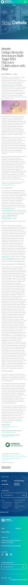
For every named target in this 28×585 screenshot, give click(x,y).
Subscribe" (23, 567)
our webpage (11, 183)
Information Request (19, 480)
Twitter (2, 554)
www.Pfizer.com (5, 256)
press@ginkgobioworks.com (8, 436)
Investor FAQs (4, 484)
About (2, 528)
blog (19, 210)
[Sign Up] (23, 495)
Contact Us (18, 528)
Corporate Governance (17, 484)
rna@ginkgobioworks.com (7, 185)
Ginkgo (9, 213)
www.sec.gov (19, 420)
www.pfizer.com (7, 422)
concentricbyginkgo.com (7, 210)
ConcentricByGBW (19, 213)
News (4, 500)
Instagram (11, 554)
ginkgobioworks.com (8, 208)
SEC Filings (4, 480)
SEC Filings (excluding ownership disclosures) (8, 503)
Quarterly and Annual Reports (19, 506)
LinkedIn (14, 218)
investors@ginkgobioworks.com (8, 432)
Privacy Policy (4, 577)
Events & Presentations (20, 500)
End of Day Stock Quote (18, 503)
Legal (9, 577)
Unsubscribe (4, 512)
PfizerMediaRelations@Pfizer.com (9, 426)
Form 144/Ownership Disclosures (7, 506)
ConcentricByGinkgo (7, 216)
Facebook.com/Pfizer (19, 261)
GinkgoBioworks (12, 215)
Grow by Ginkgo (5, 532)
